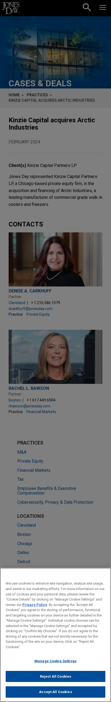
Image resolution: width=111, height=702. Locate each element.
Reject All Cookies (55, 676)
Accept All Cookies (55, 692)
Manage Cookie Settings (55, 661)
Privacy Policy (34, 605)
